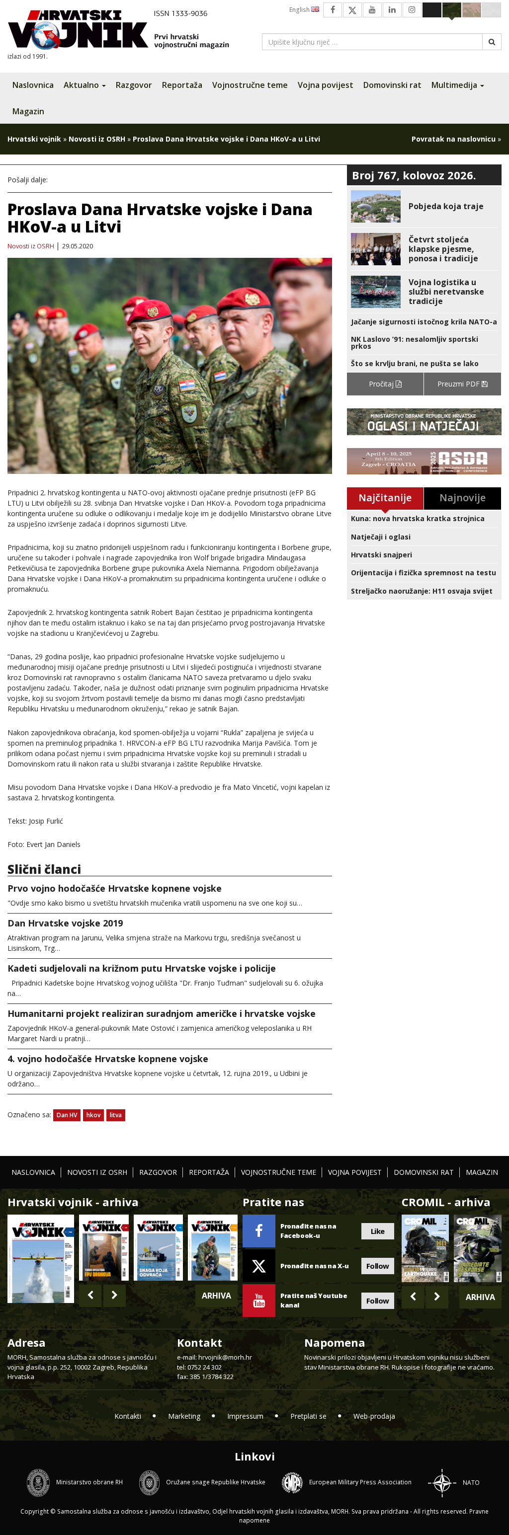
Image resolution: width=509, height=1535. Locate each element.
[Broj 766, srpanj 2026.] (40, 1258)
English (300, 9)
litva (116, 1115)
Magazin (28, 111)
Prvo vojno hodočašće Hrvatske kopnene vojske (114, 888)
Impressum (245, 1416)
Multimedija (455, 84)
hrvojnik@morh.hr (225, 1357)
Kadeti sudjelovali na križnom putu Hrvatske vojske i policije (141, 968)
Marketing (184, 1416)
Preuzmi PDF (459, 383)
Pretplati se (308, 1416)
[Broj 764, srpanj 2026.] (158, 1247)
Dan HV (67, 1115)
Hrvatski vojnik (34, 139)
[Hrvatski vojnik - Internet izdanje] (125, 31)
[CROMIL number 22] (478, 1248)
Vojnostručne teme (250, 84)
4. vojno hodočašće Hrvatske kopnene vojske (107, 1058)
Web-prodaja (374, 1416)
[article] (424, 206)
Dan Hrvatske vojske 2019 (65, 923)
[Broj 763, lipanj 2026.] (213, 1247)
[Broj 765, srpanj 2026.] (104, 1247)
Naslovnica (33, 84)
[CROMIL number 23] (425, 1248)
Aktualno (82, 84)
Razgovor (134, 84)
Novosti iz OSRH (97, 139)
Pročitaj (382, 383)
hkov (93, 1115)
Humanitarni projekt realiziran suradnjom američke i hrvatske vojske (161, 1013)
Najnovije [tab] (462, 497)
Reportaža (182, 84)
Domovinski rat (392, 84)
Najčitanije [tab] (385, 497)
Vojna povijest (325, 84)
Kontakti (127, 1416)
